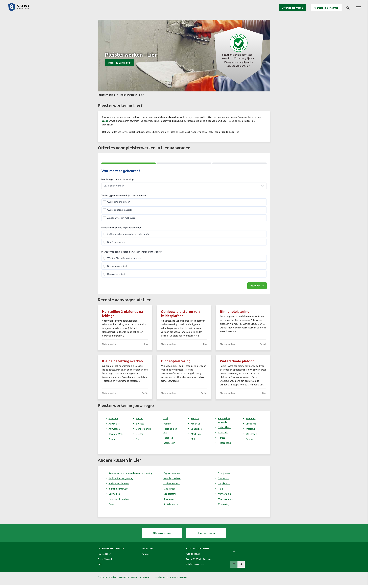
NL (241, 564)
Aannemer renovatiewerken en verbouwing (131, 473)
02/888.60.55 (194, 554)
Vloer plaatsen (225, 499)
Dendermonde (143, 429)
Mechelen (196, 434)
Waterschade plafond (237, 361)
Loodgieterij (169, 494)
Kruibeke (195, 423)
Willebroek (251, 434)
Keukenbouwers (171, 483)
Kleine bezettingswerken (122, 361)
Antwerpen (114, 429)
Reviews (146, 554)
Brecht (139, 418)
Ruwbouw (168, 499)
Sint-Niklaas (224, 427)
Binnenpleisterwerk (118, 488)
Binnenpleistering (234, 312)
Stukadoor (223, 478)
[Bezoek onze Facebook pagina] (234, 551)
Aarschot (113, 418)
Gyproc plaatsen (171, 473)
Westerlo (250, 429)
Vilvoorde (251, 423)
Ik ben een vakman (206, 533)
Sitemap (146, 577)
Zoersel (249, 439)
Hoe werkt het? (104, 554)
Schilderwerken (171, 504)
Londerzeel (196, 429)
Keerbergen (169, 443)
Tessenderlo (224, 443)
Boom (112, 439)
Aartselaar (114, 423)
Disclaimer (160, 577)
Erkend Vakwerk (105, 559)
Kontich (195, 418)
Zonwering (223, 504)
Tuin (220, 488)
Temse (221, 437)
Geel (165, 418)
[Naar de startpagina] (18, 10)
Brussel (140, 423)
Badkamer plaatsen (119, 483)
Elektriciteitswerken (119, 499)
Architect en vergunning (121, 478)
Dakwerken (114, 494)
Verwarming (224, 494)
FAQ (99, 564)
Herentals (168, 437)
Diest (138, 439)
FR (234, 564)
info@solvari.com (196, 564)
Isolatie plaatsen (172, 478)
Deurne (139, 434)
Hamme (167, 423)
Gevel (111, 504)
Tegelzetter (224, 483)
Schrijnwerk (224, 473)
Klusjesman (169, 488)
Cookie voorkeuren (178, 577)
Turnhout (250, 418)
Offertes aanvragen (292, 7)
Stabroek (223, 432)
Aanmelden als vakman (326, 7)
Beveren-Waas (116, 434)
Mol (193, 439)
